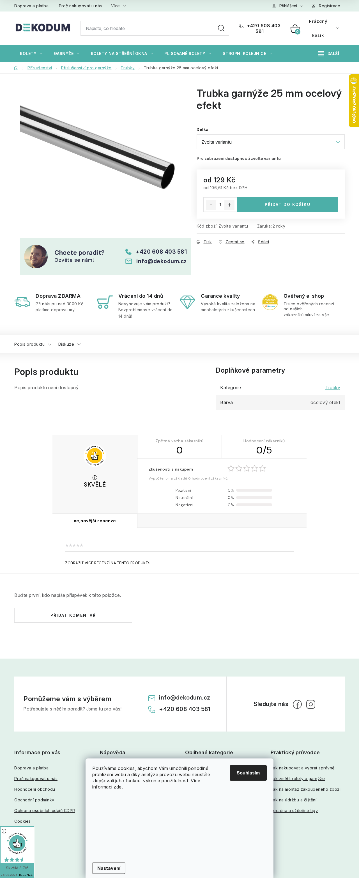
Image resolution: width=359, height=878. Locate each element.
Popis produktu (29, 344)
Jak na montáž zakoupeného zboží (306, 789)
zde (118, 787)
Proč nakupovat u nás (80, 5)
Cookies (22, 821)
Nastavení (108, 868)
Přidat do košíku (287, 204)
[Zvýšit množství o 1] (229, 205)
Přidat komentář (73, 615)
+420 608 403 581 (263, 28)
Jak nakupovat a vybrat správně (303, 767)
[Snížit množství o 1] (211, 205)
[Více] (329, 53)
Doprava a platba (31, 5)
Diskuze (66, 344)
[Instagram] (310, 704)
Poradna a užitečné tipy (294, 810)
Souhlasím (248, 773)
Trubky (332, 387)
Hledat (221, 28)
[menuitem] (31, 53)
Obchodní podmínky (34, 799)
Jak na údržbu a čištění (294, 799)
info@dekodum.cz (161, 261)
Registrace (329, 5)
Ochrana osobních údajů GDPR (44, 810)
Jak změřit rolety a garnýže (298, 778)
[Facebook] (297, 704)
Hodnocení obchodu (34, 789)
